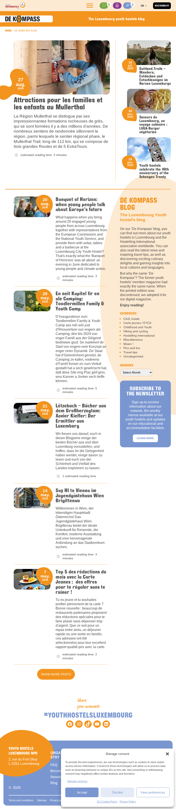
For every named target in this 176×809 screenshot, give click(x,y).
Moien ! (128, 344)
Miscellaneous (133, 339)
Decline (117, 792)
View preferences (153, 792)
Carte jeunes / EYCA (137, 323)
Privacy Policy (128, 801)
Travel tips (130, 352)
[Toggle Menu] (89, 5)
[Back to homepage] (15, 5)
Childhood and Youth (137, 327)
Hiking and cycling (135, 331)
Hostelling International (139, 335)
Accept (82, 792)
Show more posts (56, 674)
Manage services (77, 781)
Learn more (145, 438)
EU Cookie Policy (107, 801)
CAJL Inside (131, 319)
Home (8, 30)
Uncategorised (133, 356)
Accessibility (162, 5)
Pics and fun (131, 348)
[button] (167, 754)
